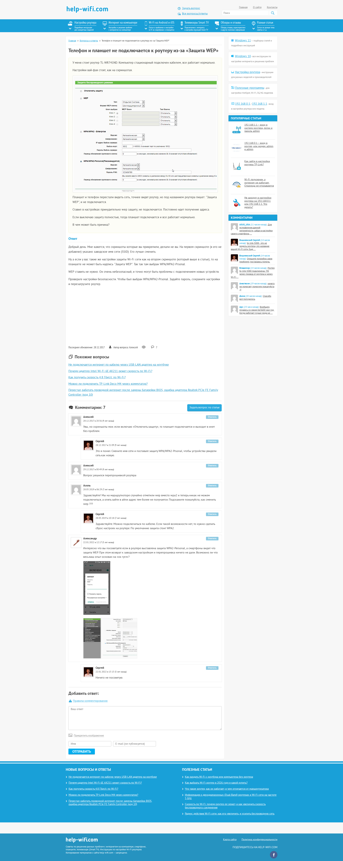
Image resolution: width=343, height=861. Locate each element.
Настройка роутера (247, 72)
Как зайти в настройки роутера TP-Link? (257, 163)
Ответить (212, 416)
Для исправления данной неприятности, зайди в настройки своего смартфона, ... (252, 229)
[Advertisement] (145, 316)
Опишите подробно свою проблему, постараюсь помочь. (255, 260)
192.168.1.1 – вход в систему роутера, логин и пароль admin (258, 128)
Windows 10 (243, 56)
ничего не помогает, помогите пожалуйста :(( (257, 286)
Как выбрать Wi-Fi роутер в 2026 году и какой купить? (216, 783)
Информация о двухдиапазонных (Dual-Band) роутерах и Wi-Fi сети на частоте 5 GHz (231, 796)
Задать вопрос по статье (204, 407)
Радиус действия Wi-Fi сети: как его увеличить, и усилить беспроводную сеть (229, 814)
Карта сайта (230, 839)
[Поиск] (272, 13)
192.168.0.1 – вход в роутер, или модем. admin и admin (258, 146)
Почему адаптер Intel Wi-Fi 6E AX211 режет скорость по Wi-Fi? (110, 371)
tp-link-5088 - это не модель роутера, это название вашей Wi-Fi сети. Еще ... (250, 246)
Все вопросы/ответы (195, 14)
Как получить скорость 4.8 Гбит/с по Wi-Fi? (97, 378)
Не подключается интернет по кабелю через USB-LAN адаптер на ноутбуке (118, 365)
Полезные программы (249, 88)
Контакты (272, 7)
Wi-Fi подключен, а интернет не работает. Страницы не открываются (259, 182)
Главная (243, 7)
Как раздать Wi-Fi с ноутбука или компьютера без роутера (219, 777)
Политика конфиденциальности (259, 839)
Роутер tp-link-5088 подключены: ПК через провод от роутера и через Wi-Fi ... (253, 273)
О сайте (257, 7)
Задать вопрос (191, 8)
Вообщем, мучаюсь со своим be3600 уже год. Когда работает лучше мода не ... (256, 310)
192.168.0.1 (242, 104)
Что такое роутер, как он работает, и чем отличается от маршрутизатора (227, 789)
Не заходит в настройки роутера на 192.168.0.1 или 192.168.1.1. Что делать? (257, 202)
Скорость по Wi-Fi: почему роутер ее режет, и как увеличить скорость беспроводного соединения (225, 806)
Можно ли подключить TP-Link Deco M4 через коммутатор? (108, 384)
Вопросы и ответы (89, 40)
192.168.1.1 (259, 104)
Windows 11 (243, 41)
